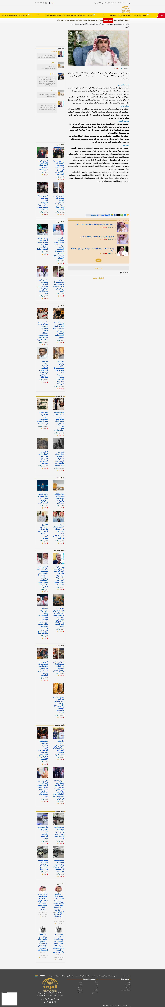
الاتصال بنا (113, 3)
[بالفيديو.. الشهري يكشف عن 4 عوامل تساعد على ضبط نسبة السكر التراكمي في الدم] (58, 516)
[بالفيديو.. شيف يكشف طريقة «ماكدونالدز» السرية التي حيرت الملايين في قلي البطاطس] (42, 653)
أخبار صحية (60, 478)
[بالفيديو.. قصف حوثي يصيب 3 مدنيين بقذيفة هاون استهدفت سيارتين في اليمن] (58, 271)
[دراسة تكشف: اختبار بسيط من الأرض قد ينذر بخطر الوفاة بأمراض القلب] (42, 485)
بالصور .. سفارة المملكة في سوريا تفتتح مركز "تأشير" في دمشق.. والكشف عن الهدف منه (58, 167)
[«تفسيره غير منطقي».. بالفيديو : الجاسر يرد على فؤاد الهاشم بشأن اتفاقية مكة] (42, 271)
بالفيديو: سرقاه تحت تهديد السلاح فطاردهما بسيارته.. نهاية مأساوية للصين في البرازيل (42, 202)
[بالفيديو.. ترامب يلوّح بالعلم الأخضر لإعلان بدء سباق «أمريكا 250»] (42, 152)
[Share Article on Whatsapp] (121, 215)
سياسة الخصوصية (99, 3)
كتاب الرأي (60, 20)
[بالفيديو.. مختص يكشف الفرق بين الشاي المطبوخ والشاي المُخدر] (58, 653)
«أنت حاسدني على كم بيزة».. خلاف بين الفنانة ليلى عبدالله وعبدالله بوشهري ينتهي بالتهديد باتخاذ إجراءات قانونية (42, 331)
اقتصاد (85, 20)
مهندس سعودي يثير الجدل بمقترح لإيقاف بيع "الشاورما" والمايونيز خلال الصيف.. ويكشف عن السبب (58, 704)
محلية (81, 985)
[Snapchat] (128, 215)
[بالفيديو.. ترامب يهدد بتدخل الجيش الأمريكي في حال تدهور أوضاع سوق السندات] (58, 187)
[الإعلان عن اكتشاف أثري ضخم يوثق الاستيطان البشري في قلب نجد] (42, 443)
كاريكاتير (80, 987)
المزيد (98, 260)
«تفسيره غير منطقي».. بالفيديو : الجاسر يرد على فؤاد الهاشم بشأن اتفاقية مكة (42, 286)
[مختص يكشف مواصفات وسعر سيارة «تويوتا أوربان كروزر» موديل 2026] (58, 819)
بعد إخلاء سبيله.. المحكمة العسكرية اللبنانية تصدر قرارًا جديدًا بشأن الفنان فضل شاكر (43, 369)
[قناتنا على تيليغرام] (35, 3)
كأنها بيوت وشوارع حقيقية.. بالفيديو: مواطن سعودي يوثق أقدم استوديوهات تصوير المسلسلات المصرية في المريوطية (58, 372)
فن (96, 20)
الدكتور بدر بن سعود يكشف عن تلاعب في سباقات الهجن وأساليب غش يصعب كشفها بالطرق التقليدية (43, 901)
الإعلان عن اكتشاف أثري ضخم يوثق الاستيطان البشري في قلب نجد (43, 457)
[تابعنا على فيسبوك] (43, 3)
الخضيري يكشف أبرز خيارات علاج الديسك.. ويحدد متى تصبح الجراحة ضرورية (42, 531)
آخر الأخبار (121, 20)
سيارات (67, 20)
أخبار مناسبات (59, 725)
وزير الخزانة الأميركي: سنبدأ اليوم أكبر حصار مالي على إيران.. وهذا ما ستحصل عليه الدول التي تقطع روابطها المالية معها (58, 575)
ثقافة (93, 20)
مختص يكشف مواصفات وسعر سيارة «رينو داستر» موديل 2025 (43, 864)
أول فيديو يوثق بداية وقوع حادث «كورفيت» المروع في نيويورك (43, 832)
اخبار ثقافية (60, 396)
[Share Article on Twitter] (118, 215)
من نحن (128, 3)
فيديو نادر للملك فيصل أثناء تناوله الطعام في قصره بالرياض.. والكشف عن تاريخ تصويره (58, 458)
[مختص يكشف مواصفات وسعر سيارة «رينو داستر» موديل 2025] (42, 852)
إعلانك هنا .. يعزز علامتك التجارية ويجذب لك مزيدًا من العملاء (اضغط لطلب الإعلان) (97, 15)
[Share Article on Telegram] (125, 215)
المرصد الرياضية (108, 20)
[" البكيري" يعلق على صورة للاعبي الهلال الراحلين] (122, 239)
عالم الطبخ (79, 20)
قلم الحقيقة (54, 51)
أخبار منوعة (60, 221)
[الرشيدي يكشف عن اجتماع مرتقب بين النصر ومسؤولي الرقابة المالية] (122, 251)
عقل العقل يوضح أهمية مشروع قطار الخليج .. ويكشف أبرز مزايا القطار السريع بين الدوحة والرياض (42, 942)
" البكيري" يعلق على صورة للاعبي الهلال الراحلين (98, 236)
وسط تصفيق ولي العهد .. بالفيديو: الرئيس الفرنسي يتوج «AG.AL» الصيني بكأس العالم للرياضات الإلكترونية (42, 750)
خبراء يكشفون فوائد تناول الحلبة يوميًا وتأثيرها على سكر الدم (59, 498)
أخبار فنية (60, 305)
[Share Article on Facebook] (115, 215)
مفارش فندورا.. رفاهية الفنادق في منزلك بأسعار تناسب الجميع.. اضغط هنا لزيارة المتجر (29, 15)
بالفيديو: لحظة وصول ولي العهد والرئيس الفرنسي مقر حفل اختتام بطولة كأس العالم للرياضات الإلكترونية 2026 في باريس (58, 790)
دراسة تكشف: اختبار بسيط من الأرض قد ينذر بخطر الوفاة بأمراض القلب (42, 498)
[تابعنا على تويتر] (46, 3)
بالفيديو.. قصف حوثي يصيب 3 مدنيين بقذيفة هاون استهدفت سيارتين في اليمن (58, 285)
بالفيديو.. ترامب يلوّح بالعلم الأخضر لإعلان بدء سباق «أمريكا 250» (42, 165)
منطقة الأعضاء (121, 3)
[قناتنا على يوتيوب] (41, 3)
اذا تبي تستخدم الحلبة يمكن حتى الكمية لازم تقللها (47, 95)
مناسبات (72, 20)
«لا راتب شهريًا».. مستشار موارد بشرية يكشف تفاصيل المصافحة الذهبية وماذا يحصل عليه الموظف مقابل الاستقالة (58, 248)
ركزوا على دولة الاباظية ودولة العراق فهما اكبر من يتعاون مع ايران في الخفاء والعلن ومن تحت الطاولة (47, 108)
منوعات (100, 20)
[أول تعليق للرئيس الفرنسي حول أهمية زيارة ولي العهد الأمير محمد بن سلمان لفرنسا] (58, 733)
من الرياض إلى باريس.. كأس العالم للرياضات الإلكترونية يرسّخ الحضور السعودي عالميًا (42, 243)
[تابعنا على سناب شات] (38, 3)
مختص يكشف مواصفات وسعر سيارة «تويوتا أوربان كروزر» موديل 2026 (59, 832)
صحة (89, 20)
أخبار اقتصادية (59, 550)
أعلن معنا (107, 3)
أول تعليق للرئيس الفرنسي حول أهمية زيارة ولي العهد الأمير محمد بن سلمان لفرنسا (58, 747)
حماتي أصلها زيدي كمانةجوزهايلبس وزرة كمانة (49, 67)
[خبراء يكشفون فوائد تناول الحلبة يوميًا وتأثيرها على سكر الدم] (58, 485)
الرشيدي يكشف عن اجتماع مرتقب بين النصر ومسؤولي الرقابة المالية (93, 250)
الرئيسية (127, 20)
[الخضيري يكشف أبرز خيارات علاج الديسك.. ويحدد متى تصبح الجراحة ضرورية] (42, 516)
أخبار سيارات (59, 811)
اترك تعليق (98, 268)
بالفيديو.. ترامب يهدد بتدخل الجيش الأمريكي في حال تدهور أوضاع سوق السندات (58, 202)
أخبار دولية (60, 144)
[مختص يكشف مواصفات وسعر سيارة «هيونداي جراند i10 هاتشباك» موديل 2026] (58, 852)
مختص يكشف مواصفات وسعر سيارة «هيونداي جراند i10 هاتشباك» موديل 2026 (58, 865)
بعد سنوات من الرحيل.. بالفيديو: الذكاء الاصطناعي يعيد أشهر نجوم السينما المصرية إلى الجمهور (58, 329)
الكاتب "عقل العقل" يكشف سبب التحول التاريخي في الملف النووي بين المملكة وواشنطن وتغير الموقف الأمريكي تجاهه (58, 943)
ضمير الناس (54, 62)
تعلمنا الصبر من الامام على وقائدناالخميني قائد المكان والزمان (47, 56)
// (56, 101)
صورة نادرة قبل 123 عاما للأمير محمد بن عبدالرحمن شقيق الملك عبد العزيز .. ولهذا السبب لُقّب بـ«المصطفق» (58, 421)
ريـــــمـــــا (54, 90)
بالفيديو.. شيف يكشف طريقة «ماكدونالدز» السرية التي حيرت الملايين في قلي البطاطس (43, 668)
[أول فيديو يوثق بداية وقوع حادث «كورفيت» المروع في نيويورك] (42, 819)
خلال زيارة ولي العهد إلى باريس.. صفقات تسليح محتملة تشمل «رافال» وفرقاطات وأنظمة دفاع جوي (42, 788)
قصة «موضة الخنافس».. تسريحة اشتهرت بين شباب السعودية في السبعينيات (42, 417)
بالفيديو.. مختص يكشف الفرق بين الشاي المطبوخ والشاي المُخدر (58, 666)
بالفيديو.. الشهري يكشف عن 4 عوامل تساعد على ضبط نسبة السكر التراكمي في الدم (58, 531)
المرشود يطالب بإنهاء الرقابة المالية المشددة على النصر (96, 224)
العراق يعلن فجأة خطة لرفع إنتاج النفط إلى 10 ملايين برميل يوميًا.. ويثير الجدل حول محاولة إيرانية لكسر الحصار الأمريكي (58, 617)
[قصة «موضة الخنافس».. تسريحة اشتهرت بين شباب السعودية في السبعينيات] (42, 404)
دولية (115, 20)
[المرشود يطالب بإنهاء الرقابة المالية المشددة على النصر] (122, 227)
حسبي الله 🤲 (53, 74)
